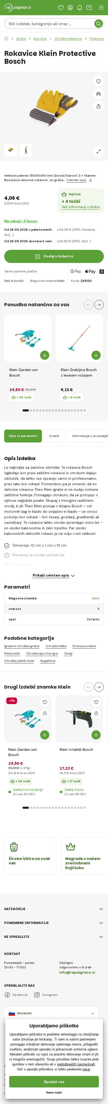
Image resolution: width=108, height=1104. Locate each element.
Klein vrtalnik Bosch (76, 749)
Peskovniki (12, 654)
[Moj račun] (70, 7)
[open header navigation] (101, 7)
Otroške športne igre (42, 654)
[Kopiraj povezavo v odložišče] (98, 106)
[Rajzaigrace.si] (6, 38)
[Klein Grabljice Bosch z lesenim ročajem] (79, 338)
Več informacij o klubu (81, 206)
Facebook (20, 995)
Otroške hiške (56, 646)
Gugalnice (47, 661)
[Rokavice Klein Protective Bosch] (10, 150)
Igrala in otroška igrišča (21, 646)
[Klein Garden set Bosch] (28, 338)
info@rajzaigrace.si (77, 972)
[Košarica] (89, 7)
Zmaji (68, 654)
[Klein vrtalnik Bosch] (79, 719)
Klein (60, 281)
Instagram (50, 995)
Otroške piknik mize (19, 661)
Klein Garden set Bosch (23, 372)
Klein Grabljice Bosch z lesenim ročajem (79, 372)
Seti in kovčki (14, 281)
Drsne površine (84, 646)
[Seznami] (61, 7)
